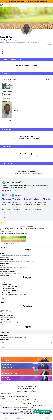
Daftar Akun (19, 391)
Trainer (44, 204)
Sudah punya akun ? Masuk (30, 391)
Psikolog (45, 207)
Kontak (4, 204)
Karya (25, 207)
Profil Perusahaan (6, 202)
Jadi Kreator (37, 204)
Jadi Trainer (36, 207)
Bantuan (14, 202)
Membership (6, 230)
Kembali (2, 398)
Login (5, 398)
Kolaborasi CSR (37, 202)
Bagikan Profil (49, 44)
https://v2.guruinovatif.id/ (26, 411)
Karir (3, 207)
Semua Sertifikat (28, 212)
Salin (35, 386)
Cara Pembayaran (16, 204)
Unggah (5, 247)
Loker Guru (27, 209)
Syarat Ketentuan (6, 209)
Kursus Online (27, 202)
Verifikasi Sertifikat (17, 209)
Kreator (45, 202)
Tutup (1, 230)
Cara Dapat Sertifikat (17, 207)
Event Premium (28, 204)
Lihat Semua (48, 79)
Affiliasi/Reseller (38, 209)
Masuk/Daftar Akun (48, 5)
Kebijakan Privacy (6, 212)
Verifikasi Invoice (16, 212)
